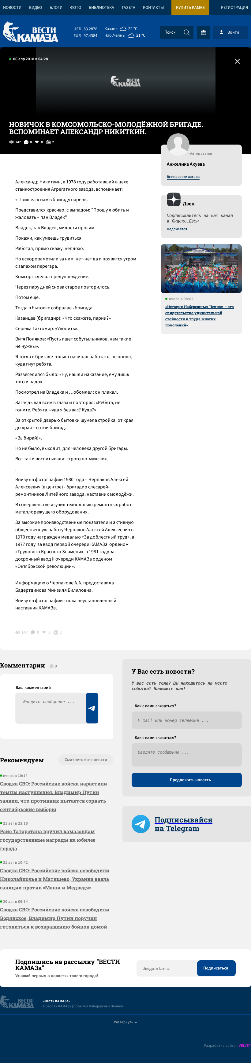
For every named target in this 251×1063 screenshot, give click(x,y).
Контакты (153, 8)
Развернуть (123, 1022)
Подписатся (177, 229)
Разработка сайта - (227, 1046)
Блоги (56, 8)
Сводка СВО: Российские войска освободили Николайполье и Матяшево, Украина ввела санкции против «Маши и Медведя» (54, 879)
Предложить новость (190, 780)
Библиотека (101, 8)
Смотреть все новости (86, 760)
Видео (35, 8)
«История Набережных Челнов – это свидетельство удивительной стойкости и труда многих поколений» (199, 315)
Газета (128, 8)
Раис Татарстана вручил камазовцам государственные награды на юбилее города (47, 840)
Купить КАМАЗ (190, 8)
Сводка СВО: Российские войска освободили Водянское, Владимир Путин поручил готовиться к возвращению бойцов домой (54, 918)
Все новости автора (183, 177)
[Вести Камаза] (30, 32)
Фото (75, 8)
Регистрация (234, 8)
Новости (12, 8)
